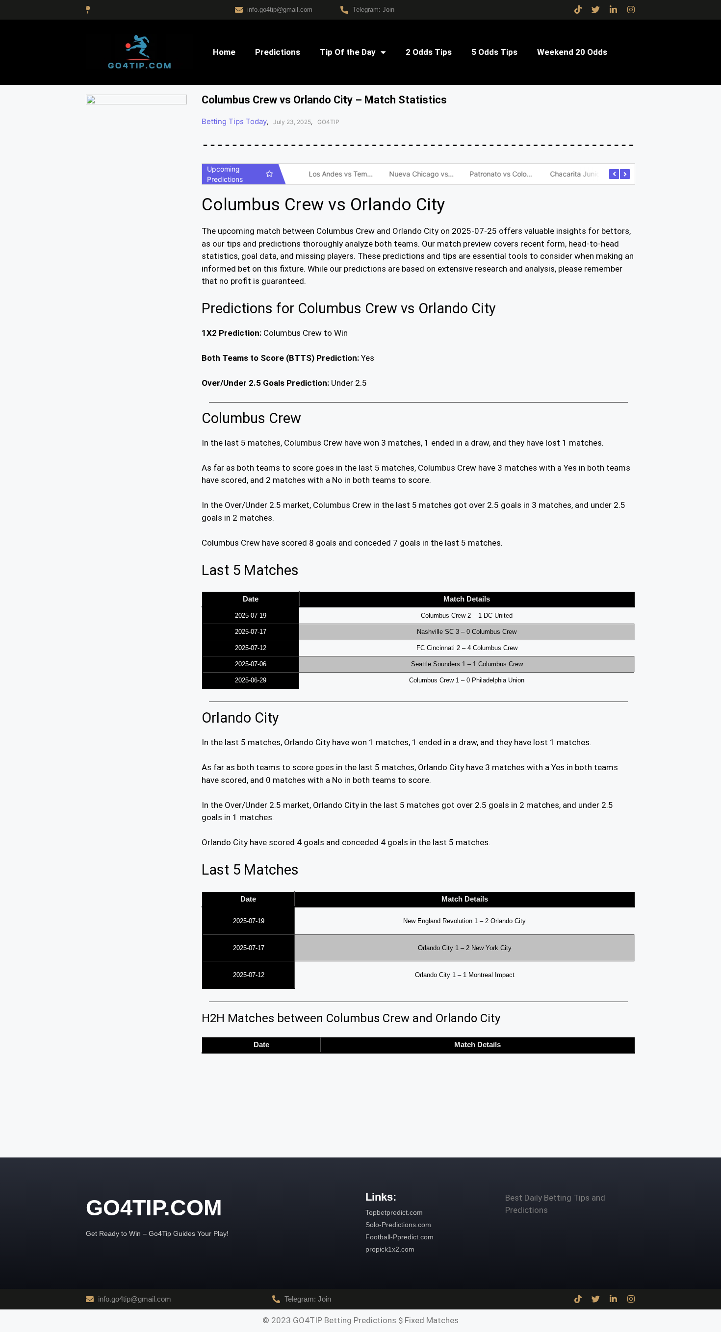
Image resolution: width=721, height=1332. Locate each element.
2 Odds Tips (429, 52)
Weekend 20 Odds (572, 52)
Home (224, 52)
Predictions (277, 52)
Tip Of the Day (348, 52)
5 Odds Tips (494, 52)
